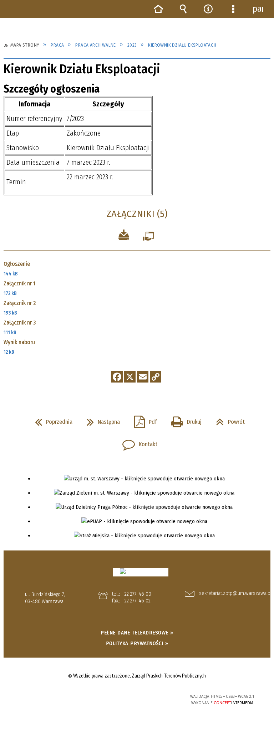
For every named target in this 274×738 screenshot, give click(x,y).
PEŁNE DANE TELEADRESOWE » (137, 632)
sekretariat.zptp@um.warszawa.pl (231, 593)
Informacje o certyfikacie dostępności (48, 697)
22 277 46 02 (138, 600)
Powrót (227, 420)
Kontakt (137, 442)
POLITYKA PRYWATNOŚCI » (137, 643)
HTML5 (122, 697)
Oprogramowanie (148, 238)
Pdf (142, 420)
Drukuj (184, 420)
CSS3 (133, 697)
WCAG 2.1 (154, 696)
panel (258, 9)
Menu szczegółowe (233, 9)
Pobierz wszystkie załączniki (124, 236)
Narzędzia (208, 9)
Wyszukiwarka (183, 9)
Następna (100, 420)
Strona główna (158, 9)
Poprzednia (50, 420)
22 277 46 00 (138, 594)
